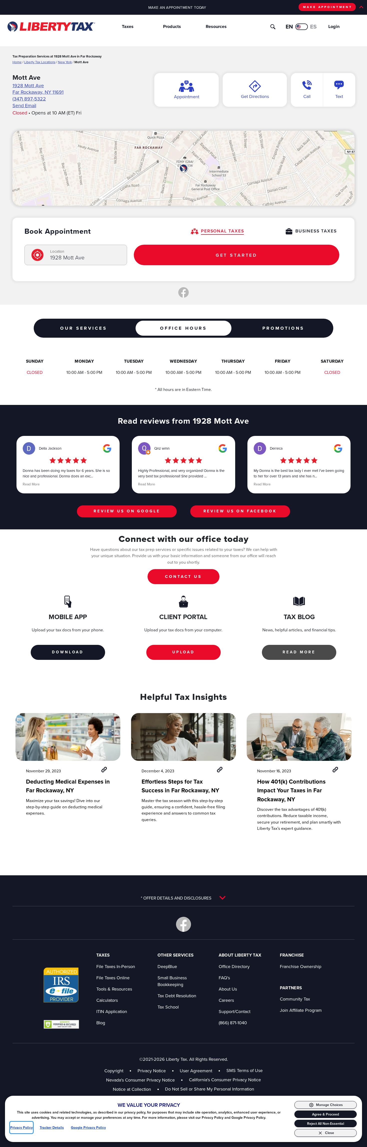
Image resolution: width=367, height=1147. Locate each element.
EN (289, 26)
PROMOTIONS (283, 328)
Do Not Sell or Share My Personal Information (209, 1089)
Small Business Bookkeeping (172, 981)
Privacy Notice (152, 1071)
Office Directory (234, 966)
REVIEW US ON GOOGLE (127, 511)
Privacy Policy (21, 1127)
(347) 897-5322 (29, 98)
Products (172, 26)
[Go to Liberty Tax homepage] (51, 26)
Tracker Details (52, 1127)
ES (313, 26)
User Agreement (196, 1071)
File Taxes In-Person (115, 966)
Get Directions (255, 96)
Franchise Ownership (300, 966)
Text (339, 96)
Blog (100, 1023)
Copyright (113, 1071)
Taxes (128, 26)
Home (17, 61)
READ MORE (299, 652)
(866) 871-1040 (233, 1023)
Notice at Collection (136, 1089)
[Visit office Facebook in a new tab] (183, 292)
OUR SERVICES (83, 328)
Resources (216, 26)
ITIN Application (111, 1011)
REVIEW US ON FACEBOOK (240, 511)
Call (307, 96)
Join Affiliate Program (301, 1010)
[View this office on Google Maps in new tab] (107, 448)
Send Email (24, 105)
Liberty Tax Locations (39, 61)
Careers (226, 1000)
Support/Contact (234, 1011)
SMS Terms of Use (244, 1070)
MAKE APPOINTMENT (327, 7)
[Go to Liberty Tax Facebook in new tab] (183, 924)
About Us (228, 989)
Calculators (107, 1000)
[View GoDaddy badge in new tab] (61, 1024)
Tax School (168, 1007)
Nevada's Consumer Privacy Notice (144, 1080)
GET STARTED (236, 255)
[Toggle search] (272, 26)
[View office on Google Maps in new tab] (183, 168)
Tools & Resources (114, 989)
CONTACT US (183, 576)
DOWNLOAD (68, 652)
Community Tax (295, 999)
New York (65, 61)
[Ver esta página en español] (301, 26)
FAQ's (224, 978)
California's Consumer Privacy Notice (225, 1080)
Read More (31, 484)
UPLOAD (183, 652)
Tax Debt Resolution (177, 996)
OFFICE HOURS (183, 328)
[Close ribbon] (361, 6)
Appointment (186, 96)
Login (334, 26)
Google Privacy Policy (88, 1127)
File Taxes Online (113, 978)
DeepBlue (167, 966)
